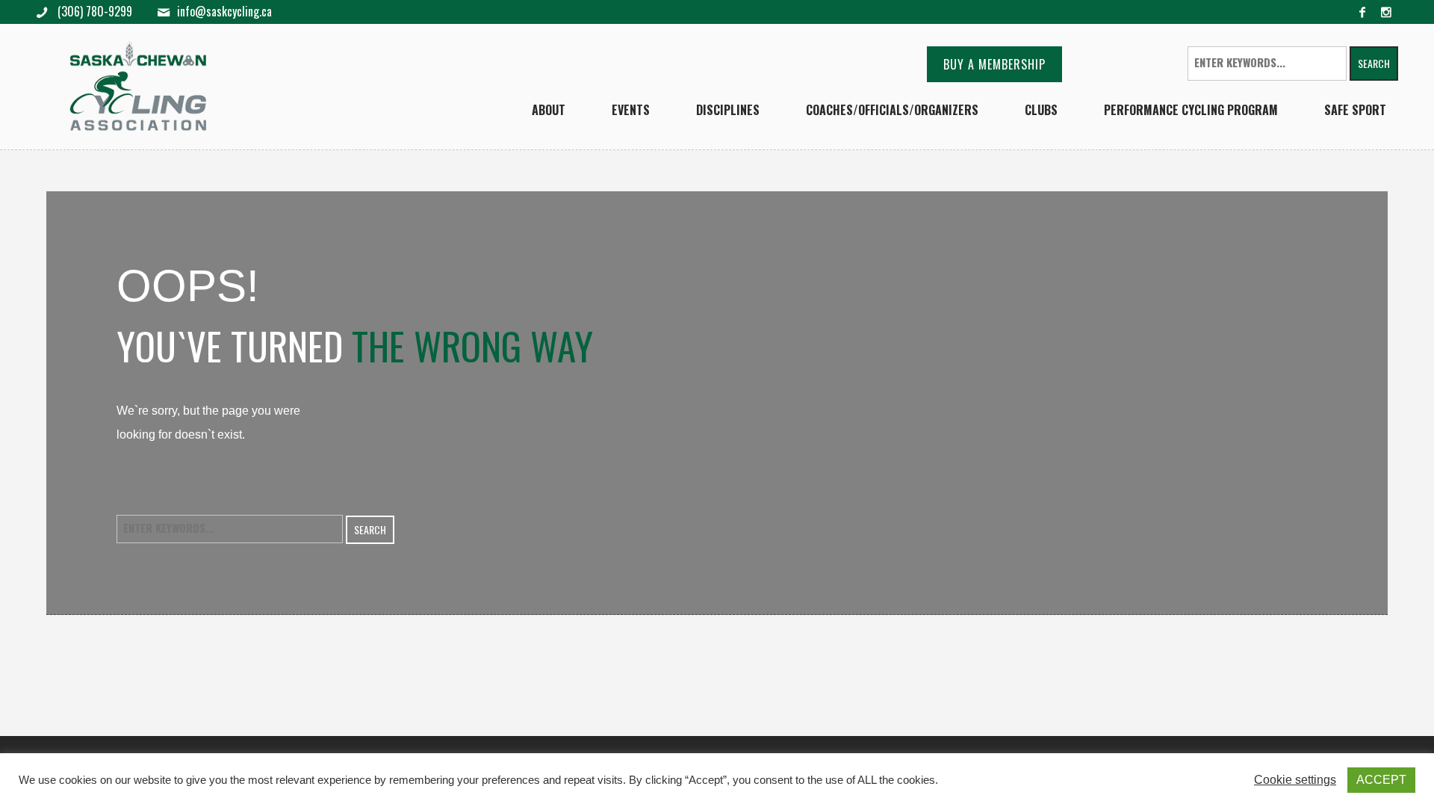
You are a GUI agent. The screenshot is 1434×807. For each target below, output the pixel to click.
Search (1374, 63)
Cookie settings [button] (1295, 779)
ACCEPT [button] (1381, 779)
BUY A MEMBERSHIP (994, 64)
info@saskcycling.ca (224, 11)
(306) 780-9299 (93, 11)
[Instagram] (1386, 12)
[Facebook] (1362, 12)
